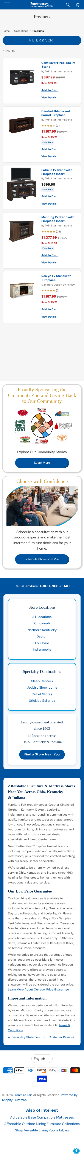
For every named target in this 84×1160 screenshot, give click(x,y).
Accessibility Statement (24, 1037)
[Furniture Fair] (42, 4)
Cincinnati (42, 623)
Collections (21, 31)
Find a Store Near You (42, 754)
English (39, 1058)
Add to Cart (49, 90)
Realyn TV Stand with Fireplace (56, 278)
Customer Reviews (61, 1037)
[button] (76, 1151)
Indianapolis (42, 649)
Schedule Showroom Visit (42, 559)
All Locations (42, 617)
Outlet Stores (42, 694)
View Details (48, 97)
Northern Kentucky (42, 630)
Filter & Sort (42, 40)
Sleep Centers (42, 681)
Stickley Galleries (42, 700)
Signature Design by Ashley (58, 284)
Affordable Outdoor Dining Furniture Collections (42, 1124)
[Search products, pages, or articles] (68, 4)
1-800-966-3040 (55, 586)
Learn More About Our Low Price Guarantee (38, 989)
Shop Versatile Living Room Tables (42, 1130)
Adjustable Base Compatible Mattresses (42, 1117)
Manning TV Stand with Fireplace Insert (57, 219)
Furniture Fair (23, 1095)
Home (6, 31)
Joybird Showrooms (42, 687)
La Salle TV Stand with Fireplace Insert (56, 172)
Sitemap (21, 1100)
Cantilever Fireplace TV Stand (58, 65)
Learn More (42, 463)
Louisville (42, 643)
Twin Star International (59, 71)
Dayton (42, 636)
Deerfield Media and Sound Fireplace (55, 113)
